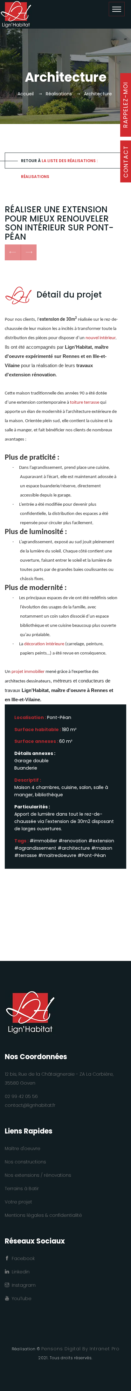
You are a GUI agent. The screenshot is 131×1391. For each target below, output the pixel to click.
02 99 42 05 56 (21, 1096)
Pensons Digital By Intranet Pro (80, 1349)
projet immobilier (28, 671)
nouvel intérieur (100, 338)
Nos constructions (25, 1162)
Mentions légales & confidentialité (43, 1215)
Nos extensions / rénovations (38, 1175)
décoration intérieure (44, 644)
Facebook (22, 1258)
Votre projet (18, 1202)
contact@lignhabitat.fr (30, 1105)
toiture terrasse (84, 402)
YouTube (20, 1298)
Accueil (25, 94)
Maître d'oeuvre (22, 1148)
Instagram (22, 1285)
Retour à (59, 163)
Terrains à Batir (22, 1188)
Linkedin (19, 1272)
